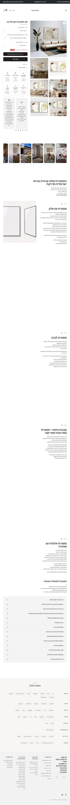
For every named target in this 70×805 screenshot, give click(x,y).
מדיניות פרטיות (47, 763)
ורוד (30, 716)
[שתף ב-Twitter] (20, 130)
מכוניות (28, 693)
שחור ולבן (42, 716)
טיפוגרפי (17, 710)
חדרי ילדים (51, 736)
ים (53, 693)
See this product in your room (14, 54)
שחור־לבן (11, 693)
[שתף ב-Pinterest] (18, 130)
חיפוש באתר (48, 765)
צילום (23, 710)
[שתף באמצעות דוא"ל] (16, 130)
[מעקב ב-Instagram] (62, 795)
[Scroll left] (7, 142)
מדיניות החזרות (47, 768)
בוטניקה (42, 693)
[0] (7, 10)
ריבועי (47, 723)
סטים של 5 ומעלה (50, 730)
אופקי (52, 723)
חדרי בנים (44, 736)
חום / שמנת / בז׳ (50, 716)
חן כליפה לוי (43, 703)
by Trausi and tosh (24, 24)
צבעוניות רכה (38, 710)
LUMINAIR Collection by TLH (48, 743)
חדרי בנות (37, 736)
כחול (35, 716)
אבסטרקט (35, 693)
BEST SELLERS (24, 743)
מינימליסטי (51, 710)
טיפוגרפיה (51, 697)
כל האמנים (20, 703)
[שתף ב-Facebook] (23, 130)
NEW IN (31, 743)
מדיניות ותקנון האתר (46, 760)
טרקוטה (24, 716)
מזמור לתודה (43, 697)
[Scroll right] (5, 142)
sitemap (49, 778)
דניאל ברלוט (28, 703)
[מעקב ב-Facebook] (66, 795)
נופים (48, 693)
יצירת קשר (48, 771)
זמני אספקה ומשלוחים (46, 773)
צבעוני (19, 716)
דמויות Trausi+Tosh (20, 693)
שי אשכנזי (36, 703)
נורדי (45, 710)
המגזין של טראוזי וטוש (46, 776)
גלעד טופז (51, 703)
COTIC (37, 743)
